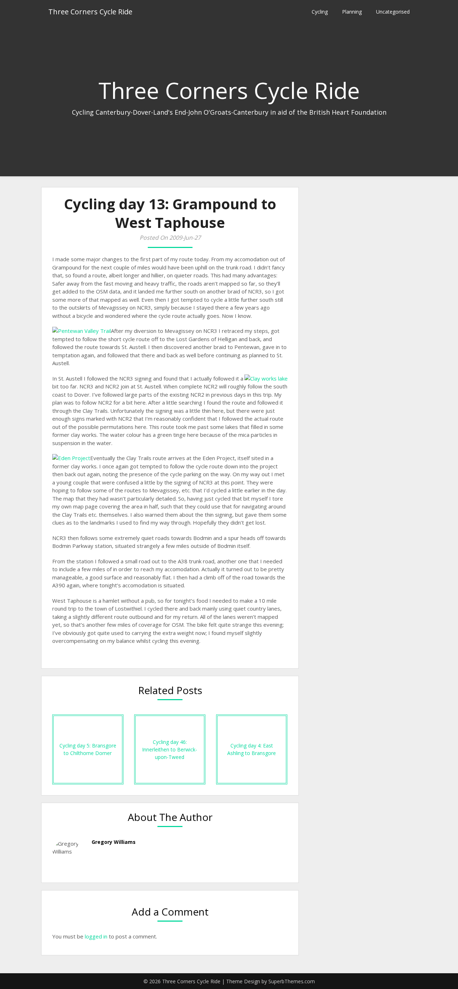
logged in (96, 936)
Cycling (320, 11)
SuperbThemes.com (291, 981)
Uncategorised (393, 11)
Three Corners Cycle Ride (90, 11)
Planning (352, 11)
